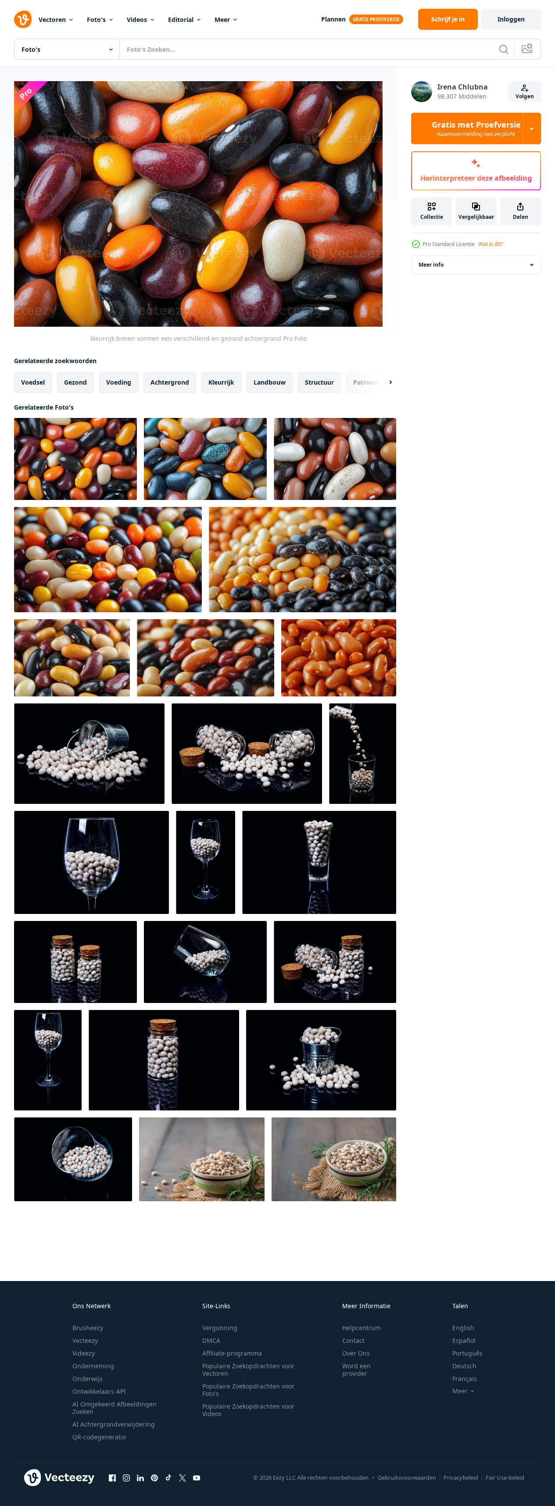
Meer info (431, 264)
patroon (365, 382)
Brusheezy (87, 1328)
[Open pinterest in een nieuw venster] (154, 1477)
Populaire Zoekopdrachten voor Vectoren (248, 1370)
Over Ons (356, 1353)
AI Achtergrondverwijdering (113, 1424)
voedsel (33, 382)
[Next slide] (383, 382)
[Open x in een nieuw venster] (182, 1477)
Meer (222, 19)
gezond (75, 382)
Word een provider (356, 1370)
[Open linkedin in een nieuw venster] (140, 1477)
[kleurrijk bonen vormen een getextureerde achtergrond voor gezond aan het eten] (108, 559)
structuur (319, 382)
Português (467, 1353)
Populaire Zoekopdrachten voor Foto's (248, 1390)
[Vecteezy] (23, 19)
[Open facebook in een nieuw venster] (112, 1477)
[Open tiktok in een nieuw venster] (168, 1477)
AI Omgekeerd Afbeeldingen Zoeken (114, 1408)
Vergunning (219, 1328)
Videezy (83, 1353)
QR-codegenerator (99, 1437)
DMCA (211, 1340)
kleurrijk (221, 382)
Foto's (96, 19)
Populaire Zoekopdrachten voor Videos (248, 1410)
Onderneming (93, 1366)
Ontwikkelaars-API (99, 1391)
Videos (137, 19)
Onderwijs (87, 1378)
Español (464, 1340)
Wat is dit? (490, 244)
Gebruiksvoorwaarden (407, 1477)
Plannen (333, 19)
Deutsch (464, 1366)
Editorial (180, 19)
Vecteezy (85, 1340)
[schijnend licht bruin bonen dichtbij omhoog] (338, 657)
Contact (353, 1340)
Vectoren (52, 19)
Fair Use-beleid (505, 1477)
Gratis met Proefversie (476, 128)
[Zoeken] (503, 49)
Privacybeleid (461, 1477)
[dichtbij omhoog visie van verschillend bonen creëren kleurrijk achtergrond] (72, 657)
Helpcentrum (361, 1328)
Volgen (525, 96)
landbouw (270, 382)
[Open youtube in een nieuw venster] (196, 1477)
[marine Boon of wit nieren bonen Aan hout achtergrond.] (202, 1159)
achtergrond (169, 382)
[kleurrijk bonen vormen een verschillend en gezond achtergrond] (75, 459)
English (463, 1328)
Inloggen (511, 19)
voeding (118, 382)
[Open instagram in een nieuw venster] (126, 1477)
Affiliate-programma (232, 1353)
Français (464, 1378)
